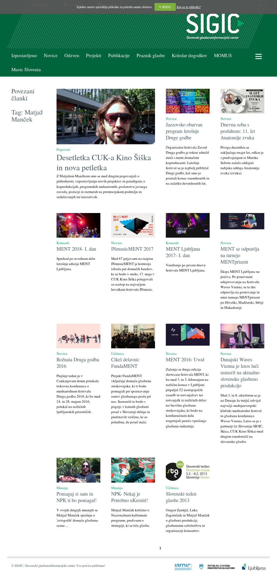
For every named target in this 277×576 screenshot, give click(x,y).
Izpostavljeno (24, 55)
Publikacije (119, 55)
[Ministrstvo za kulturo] (214, 566)
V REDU (165, 7)
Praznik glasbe (151, 55)
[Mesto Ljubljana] (251, 566)
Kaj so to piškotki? (189, 7)
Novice (51, 55)
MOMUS (223, 55)
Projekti (93, 55)
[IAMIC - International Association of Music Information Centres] (180, 566)
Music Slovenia (26, 69)
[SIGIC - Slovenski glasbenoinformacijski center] (215, 25)
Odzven (71, 55)
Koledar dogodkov (189, 55)
